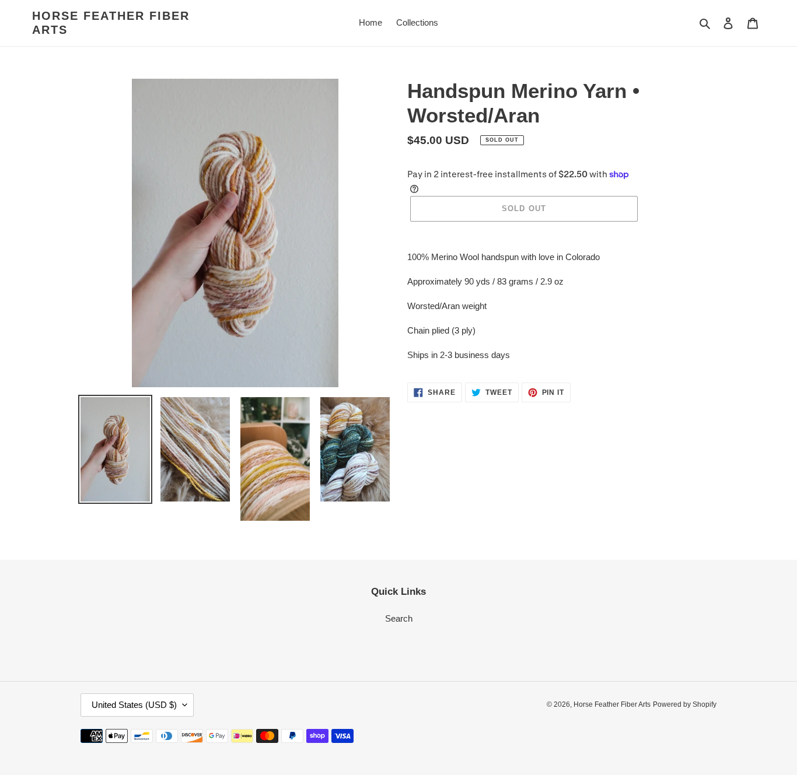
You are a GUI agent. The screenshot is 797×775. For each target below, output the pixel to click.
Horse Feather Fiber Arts (111, 22)
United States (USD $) (134, 705)
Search (399, 618)
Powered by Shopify (684, 704)
